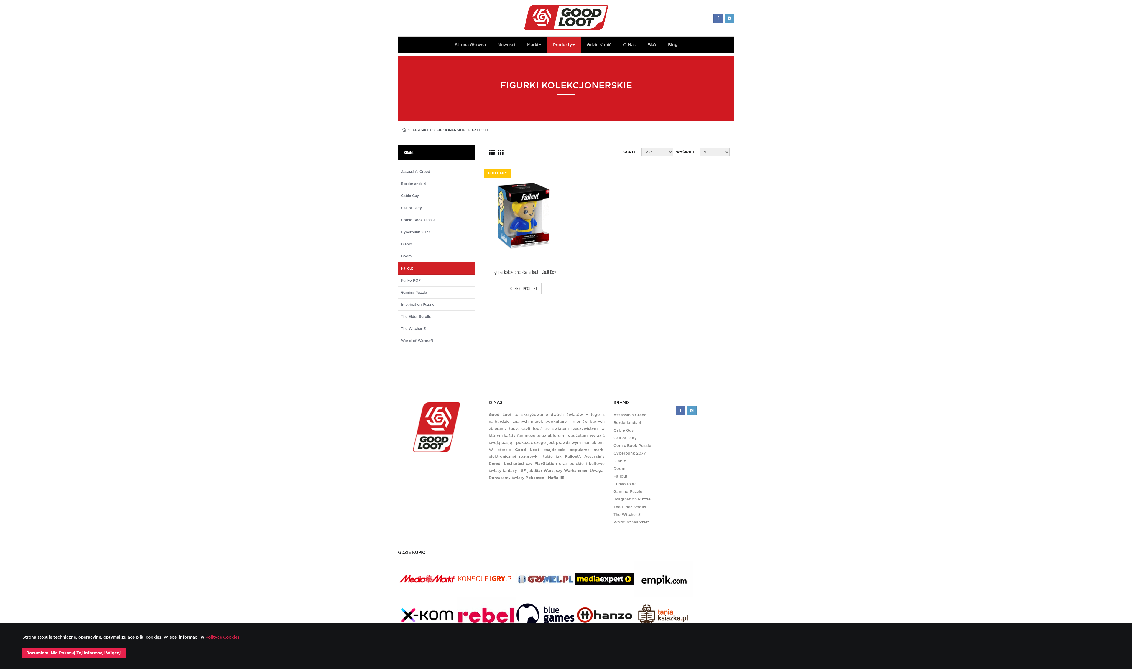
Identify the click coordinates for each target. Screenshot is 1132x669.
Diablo (406, 244)
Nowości (506, 44)
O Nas (629, 44)
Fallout (620, 476)
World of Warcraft (417, 341)
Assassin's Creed (415, 172)
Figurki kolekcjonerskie (439, 130)
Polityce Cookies (221, 637)
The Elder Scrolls (416, 317)
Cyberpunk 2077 (415, 232)
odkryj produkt (523, 288)
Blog (672, 44)
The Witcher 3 (413, 329)
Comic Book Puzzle (418, 220)
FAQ (651, 44)
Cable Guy (410, 196)
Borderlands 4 (413, 184)
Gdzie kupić (599, 44)
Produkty (562, 44)
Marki (532, 44)
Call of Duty (411, 208)
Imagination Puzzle (417, 305)
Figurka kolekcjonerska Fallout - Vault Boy (524, 272)
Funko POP (411, 280)
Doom (406, 256)
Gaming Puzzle (414, 292)
